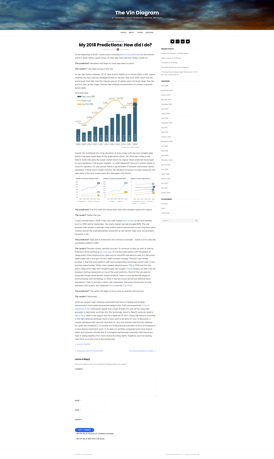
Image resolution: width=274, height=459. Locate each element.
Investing (110, 41)
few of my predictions (130, 54)
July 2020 (164, 146)
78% (130, 265)
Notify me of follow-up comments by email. (95, 434)
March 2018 (165, 174)
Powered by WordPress (174, 454)
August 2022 (165, 114)
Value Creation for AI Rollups (171, 58)
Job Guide (149, 33)
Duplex (129, 268)
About (131, 33)
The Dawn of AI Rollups (169, 63)
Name (77, 401)
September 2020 (167, 141)
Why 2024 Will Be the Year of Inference (175, 67)
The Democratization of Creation (141, 351)
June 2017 (164, 183)
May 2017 (164, 188)
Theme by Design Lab (191, 454)
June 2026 (164, 86)
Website (78, 420)
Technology (119, 41)
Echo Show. (128, 285)
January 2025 (165, 95)
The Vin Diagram (137, 12)
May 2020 (164, 151)
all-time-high (106, 252)
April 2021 (164, 132)
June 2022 (164, 118)
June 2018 (164, 169)
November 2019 (166, 160)
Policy (163, 208)
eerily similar (128, 220)
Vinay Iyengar (124, 49)
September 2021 (167, 123)
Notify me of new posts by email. (91, 439)
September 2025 (167, 90)
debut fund (80, 315)
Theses (140, 33)
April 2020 (164, 155)
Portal (112, 285)
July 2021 (164, 128)
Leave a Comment (83, 344)
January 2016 (165, 193)
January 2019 (165, 165)
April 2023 (164, 109)
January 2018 (165, 179)
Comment (79, 369)
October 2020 (166, 137)
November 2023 (166, 104)
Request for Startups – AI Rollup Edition (174, 53)
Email (78, 410)
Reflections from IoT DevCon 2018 (90, 351)
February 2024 (166, 100)
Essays (123, 33)
